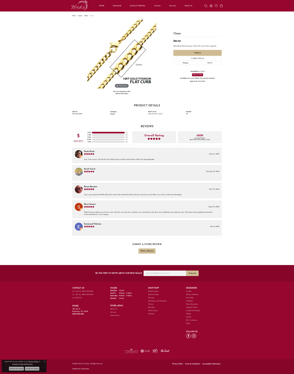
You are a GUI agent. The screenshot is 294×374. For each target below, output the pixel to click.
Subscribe (192, 273)
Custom (157, 6)
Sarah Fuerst (89, 169)
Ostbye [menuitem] (188, 317)
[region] (121, 54)
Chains (86, 15)
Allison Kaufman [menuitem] (192, 294)
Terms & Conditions (192, 364)
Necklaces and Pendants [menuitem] (157, 301)
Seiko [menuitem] (188, 323)
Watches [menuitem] (151, 314)
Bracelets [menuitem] (151, 307)
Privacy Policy (177, 364)
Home (74, 15)
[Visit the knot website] (165, 351)
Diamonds (117, 6)
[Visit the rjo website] (155, 351)
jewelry (80, 15)
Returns (210, 63)
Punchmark (85, 369)
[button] (205, 5)
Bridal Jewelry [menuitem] (153, 291)
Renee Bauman (90, 187)
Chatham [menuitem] (189, 301)
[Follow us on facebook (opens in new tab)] (188, 336)
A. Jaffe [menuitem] (188, 291)
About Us (188, 6)
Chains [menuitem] (150, 304)
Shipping (185, 63)
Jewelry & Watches (137, 6)
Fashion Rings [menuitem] (153, 294)
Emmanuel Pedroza (92, 224)
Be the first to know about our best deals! (118, 273)
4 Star (89, 135)
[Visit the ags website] (131, 351)
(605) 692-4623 (121, 94)
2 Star (89, 139)
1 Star (89, 142)
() (126, 132)
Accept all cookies (32, 369)
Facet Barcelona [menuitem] (192, 304)
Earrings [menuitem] (151, 298)
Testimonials (114, 315)
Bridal (101, 6)
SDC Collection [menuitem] (191, 320)
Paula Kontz (89, 151)
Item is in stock (197, 74)
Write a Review (147, 251)
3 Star (89, 137)
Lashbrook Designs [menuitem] (193, 311)
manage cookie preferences (22, 364)
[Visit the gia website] (145, 351)
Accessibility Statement (211, 364)
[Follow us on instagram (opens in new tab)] (194, 336)
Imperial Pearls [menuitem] (191, 307)
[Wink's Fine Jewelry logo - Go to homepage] (79, 5)
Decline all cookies (16, 369)
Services (172, 6)
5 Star (89, 132)
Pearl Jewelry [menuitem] (153, 311)
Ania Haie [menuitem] (190, 298)
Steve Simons (90, 204)
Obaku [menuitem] (188, 314)
